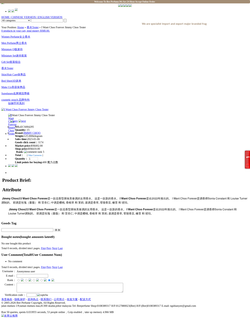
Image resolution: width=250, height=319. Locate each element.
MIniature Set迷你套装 (14, 55)
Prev (48, 248)
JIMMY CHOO (31, 132)
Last (60, 248)
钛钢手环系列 (16, 103)
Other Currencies (35, 155)
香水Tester (33, 27)
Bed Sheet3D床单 (11, 80)
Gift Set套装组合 (11, 61)
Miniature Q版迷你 (12, 49)
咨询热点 (33, 299)
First (43, 248)
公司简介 (59, 299)
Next (54, 248)
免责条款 (6, 299)
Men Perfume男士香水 (14, 43)
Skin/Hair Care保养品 (13, 74)
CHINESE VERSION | (24, 17)
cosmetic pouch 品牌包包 (15, 99)
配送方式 (85, 299)
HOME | (6, 17)
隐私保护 (19, 299)
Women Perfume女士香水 (15, 36)
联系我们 (46, 299)
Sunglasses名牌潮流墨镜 (15, 93)
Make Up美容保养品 (13, 87)
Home (20, 27)
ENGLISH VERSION (50, 17)
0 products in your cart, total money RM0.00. (25, 30)
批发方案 (72, 299)
